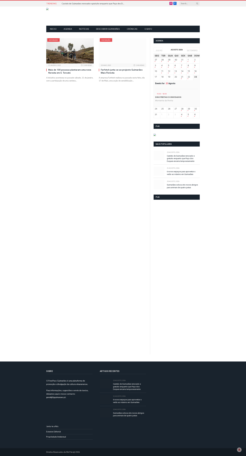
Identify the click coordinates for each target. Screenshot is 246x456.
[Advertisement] (124, 15)
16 (195, 71)
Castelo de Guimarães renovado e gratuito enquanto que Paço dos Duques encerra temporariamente (94, 3)
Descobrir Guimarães (108, 29)
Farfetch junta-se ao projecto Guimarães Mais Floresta (122, 71)
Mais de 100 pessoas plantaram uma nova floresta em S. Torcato (69, 71)
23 (195, 77)
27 (156, 60)
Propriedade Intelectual (56, 437)
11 (162, 71)
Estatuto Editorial (53, 431)
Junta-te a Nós (52, 426)
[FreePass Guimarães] (60, 16)
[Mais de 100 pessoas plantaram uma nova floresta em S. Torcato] (70, 50)
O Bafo (148, 29)
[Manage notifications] (239, 449)
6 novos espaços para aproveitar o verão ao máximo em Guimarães (181, 172)
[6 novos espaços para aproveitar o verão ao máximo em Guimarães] (159, 171)
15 (189, 71)
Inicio (53, 29)
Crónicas (132, 29)
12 (169, 71)
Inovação (53, 40)
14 (182, 71)
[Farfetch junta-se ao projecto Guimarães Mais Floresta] (122, 50)
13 (176, 71)
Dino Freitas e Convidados (168, 97)
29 (169, 60)
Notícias (84, 29)
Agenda (68, 29)
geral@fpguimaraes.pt (56, 397)
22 (189, 77)
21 (182, 77)
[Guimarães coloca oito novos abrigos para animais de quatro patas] (159, 184)
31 (182, 60)
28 (162, 60)
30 (176, 60)
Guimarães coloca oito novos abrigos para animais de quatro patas (182, 186)
